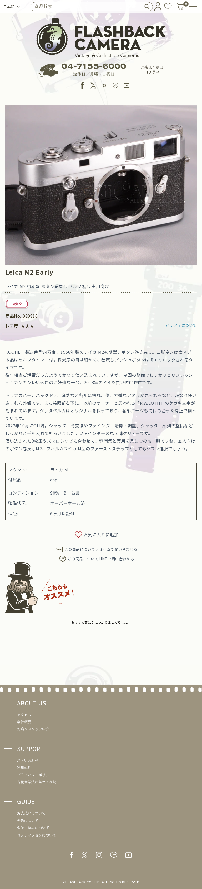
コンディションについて (37, 835)
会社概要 (24, 722)
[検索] (146, 6)
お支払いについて (31, 813)
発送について (28, 821)
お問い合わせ (28, 760)
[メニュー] (193, 6)
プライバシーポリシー (35, 775)
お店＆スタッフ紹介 (33, 729)
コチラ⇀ (152, 72)
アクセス (24, 715)
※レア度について (181, 325)
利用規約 (24, 767)
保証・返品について (33, 828)
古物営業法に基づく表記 (37, 782)
